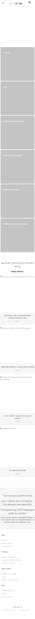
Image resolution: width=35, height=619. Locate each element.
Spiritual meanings (7, 543)
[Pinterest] (19, 613)
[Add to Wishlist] (3, 278)
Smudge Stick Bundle (17, 470)
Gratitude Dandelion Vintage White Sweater (17, 367)
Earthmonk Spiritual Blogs (9, 580)
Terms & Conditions (7, 590)
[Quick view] (32, 278)
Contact (3, 577)
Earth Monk (17, 610)
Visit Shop (4, 540)
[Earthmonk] (17, 3)
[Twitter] (15, 613)
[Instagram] (24, 613)
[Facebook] (10, 613)
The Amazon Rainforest (8, 563)
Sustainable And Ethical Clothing (11, 560)
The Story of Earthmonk (8, 557)
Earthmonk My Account (8, 574)
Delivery (3, 593)
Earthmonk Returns (7, 596)
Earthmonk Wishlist (7, 546)
